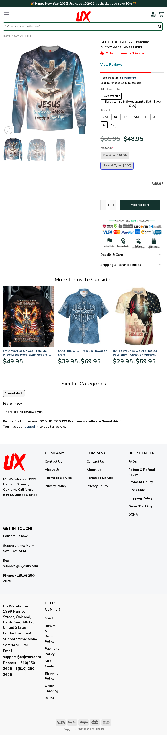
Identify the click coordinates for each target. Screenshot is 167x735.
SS (102, 89)
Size (104, 110)
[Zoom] (8, 130)
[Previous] (10, 89)
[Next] (87, 89)
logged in (30, 426)
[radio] (111, 96)
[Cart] (161, 14)
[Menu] (6, 14)
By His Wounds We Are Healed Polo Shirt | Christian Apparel (135, 353)
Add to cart (140, 205)
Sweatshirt (23, 36)
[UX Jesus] (83, 16)
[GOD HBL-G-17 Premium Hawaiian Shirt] (83, 316)
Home (7, 36)
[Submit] (159, 26)
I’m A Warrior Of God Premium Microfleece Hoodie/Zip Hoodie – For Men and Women (26, 353)
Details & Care (111, 254)
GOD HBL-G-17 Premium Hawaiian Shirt (82, 353)
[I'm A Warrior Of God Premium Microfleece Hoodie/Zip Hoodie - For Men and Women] (28, 316)
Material (107, 148)
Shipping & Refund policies (120, 265)
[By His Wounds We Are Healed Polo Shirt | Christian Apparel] (138, 316)
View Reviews (111, 64)
